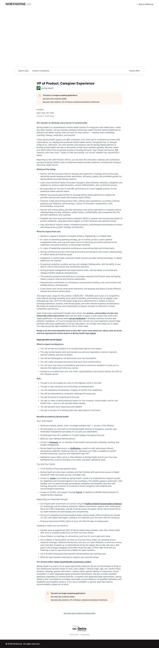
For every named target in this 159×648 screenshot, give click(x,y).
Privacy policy (74, 634)
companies (40, 71)
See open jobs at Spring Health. (55, 99)
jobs (23, 71)
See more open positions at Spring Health (79, 613)
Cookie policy (85, 634)
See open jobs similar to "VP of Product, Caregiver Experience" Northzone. (71, 102)
